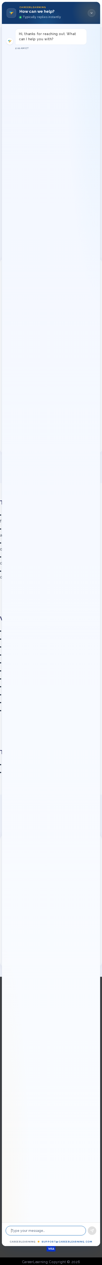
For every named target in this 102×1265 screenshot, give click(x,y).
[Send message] (92, 1230)
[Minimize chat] (91, 13)
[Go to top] (91, 1247)
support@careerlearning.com (67, 1241)
